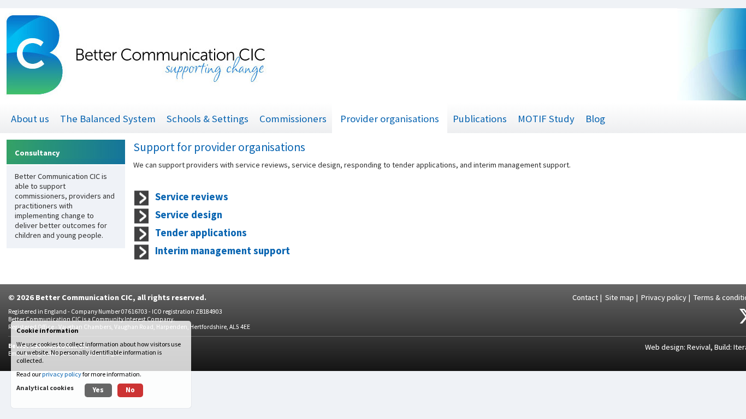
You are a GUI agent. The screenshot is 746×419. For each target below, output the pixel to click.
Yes (98, 389)
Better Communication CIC (84, 297)
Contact (585, 297)
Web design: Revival (678, 347)
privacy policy (61, 374)
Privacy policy (663, 297)
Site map (619, 297)
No (130, 389)
